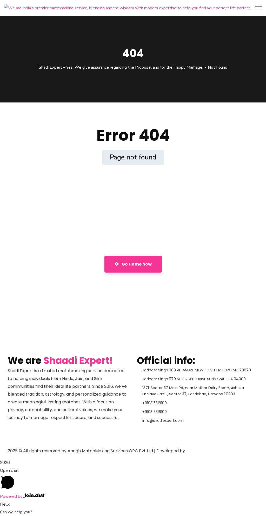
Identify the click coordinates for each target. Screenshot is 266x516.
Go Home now (136, 264)
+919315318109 (154, 402)
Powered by (11, 496)
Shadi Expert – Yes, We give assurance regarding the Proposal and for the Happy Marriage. (121, 67)
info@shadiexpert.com (163, 420)
